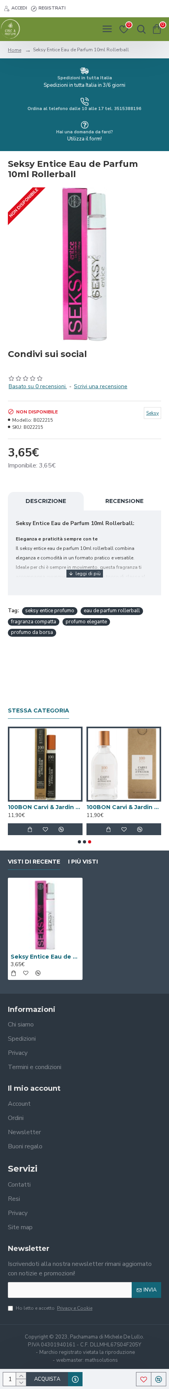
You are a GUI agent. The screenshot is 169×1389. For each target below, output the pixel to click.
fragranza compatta (33, 621)
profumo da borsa (32, 632)
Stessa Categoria (38, 710)
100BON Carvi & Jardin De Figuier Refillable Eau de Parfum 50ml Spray (123, 807)
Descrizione (46, 501)
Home (14, 50)
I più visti (83, 861)
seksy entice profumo (49, 610)
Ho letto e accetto (54, 1308)
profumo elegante (86, 621)
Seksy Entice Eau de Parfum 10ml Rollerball (45, 956)
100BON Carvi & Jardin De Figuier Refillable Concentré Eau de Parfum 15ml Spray (45, 807)
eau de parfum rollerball (112, 610)
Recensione (124, 501)
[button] (79, 841)
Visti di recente (34, 861)
